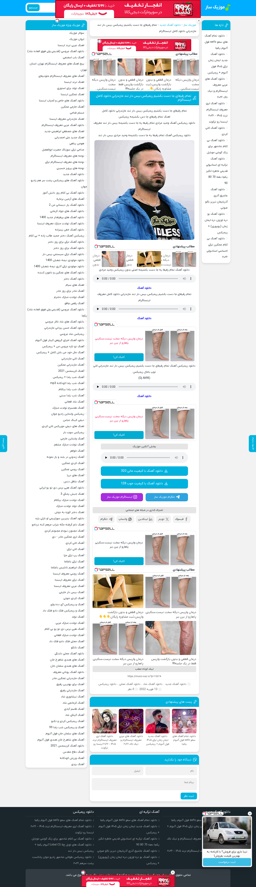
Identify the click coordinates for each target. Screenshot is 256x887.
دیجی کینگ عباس (73, 420)
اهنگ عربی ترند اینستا (71, 45)
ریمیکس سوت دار (73, 432)
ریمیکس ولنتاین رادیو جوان (67, 414)
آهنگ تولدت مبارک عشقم (69, 445)
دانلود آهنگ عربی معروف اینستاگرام (63, 125)
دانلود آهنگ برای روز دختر (68, 248)
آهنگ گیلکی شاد (74, 715)
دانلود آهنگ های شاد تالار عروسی (64, 322)
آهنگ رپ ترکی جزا (74, 555)
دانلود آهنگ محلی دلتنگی (69, 654)
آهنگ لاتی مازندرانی (72, 359)
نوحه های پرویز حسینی (70, 168)
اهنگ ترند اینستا (74, 82)
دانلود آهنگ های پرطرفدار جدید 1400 (62, 217)
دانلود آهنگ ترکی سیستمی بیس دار (63, 254)
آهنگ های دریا (75, 475)
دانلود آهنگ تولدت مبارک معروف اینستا (60, 223)
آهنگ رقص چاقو (74, 303)
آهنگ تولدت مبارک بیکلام (69, 500)
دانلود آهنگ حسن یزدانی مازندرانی (64, 328)
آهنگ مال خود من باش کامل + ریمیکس (60, 352)
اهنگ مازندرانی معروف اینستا (67, 119)
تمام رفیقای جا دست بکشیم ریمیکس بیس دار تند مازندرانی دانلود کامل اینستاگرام (143, 98)
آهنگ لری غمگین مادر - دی (68, 537)
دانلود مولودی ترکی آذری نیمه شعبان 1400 (59, 266)
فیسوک (179, 519)
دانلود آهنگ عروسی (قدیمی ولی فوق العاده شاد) (55, 51)
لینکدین (143, 519)
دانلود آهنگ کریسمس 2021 (67, 746)
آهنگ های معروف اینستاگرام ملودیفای (61, 76)
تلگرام (104, 519)
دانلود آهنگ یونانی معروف (68, 672)
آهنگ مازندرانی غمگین (71, 365)
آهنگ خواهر (77, 451)
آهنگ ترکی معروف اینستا (69, 580)
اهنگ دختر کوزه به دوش (69, 512)
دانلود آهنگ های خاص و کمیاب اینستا (61, 101)
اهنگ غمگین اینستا (72, 94)
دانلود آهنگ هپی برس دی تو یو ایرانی (61, 488)
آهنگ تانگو (77, 648)
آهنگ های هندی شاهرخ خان (67, 660)
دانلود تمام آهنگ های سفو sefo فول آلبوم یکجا (216, 42)
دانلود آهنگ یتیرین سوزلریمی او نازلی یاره (59, 518)
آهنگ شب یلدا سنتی (71, 396)
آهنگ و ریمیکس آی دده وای (67, 604)
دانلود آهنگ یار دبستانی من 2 (66, 205)
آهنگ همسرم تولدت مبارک (68, 408)
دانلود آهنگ (144, 288)
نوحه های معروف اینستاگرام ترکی (64, 162)
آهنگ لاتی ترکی (75, 549)
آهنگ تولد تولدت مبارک (70, 506)
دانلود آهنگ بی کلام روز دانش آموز (63, 193)
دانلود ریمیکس (107, 684)
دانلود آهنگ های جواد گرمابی (67, 211)
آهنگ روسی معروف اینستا (68, 574)
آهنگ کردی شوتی (73, 598)
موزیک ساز (189, 25)
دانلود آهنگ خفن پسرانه (69, 230)
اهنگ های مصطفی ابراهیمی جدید (64, 131)
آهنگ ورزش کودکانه (72, 758)
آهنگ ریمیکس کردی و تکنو (67, 721)
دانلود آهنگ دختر (74, 279)
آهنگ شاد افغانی (74, 402)
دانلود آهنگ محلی (129, 684)
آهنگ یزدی (77, 764)
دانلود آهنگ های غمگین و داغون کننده (61, 273)
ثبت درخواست (227, 862)
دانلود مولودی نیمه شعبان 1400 (65, 260)
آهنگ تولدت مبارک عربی (70, 623)
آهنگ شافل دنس (74, 482)
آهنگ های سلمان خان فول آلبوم (65, 734)
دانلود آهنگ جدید (170, 25)
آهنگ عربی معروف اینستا (69, 586)
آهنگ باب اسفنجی (73, 57)
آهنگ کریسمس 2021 (71, 371)
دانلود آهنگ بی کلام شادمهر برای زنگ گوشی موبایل (217, 146)
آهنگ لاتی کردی (75, 543)
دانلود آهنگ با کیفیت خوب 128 (142, 484)
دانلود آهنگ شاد (152, 684)
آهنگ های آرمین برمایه (70, 199)
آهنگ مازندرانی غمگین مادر (68, 678)
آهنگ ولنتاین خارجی (72, 439)
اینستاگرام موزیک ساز (119, 497)
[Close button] (250, 814)
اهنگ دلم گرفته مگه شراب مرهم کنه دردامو (58, 525)
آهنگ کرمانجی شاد (73, 703)
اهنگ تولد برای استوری (70, 88)
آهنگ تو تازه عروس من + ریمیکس (63, 346)
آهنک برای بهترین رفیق (70, 684)
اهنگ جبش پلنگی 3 (72, 494)
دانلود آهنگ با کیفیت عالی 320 (142, 471)
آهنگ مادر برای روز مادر (70, 291)
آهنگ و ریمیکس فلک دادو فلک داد (63, 611)
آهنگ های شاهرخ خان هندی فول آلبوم (60, 740)
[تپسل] (100, 41)
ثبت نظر (189, 796)
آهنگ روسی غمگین (72, 469)
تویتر (161, 519)
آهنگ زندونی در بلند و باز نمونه (65, 457)
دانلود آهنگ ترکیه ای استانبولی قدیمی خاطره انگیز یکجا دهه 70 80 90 (217, 171)
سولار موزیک (76, 33)
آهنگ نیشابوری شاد (72, 697)
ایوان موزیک (76, 39)
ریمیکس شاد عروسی (72, 334)
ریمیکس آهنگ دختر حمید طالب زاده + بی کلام (56, 236)
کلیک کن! (119, 357)
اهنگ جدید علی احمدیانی (69, 137)
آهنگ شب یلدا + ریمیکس (68, 377)
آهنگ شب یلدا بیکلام (71, 389)
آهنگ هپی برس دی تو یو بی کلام (64, 629)
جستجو (33, 7)
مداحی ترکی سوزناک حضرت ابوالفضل (63, 150)
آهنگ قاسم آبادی (74, 709)
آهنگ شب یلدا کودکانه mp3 (67, 383)
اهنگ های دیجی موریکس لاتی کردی (63, 426)
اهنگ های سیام (75, 285)
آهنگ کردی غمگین (73, 463)
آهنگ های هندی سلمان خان (67, 666)
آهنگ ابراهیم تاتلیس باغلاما (67, 568)
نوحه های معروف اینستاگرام (67, 156)
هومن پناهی (76, 143)
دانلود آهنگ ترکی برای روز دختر (66, 242)
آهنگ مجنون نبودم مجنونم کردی (64, 531)
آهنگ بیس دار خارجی (71, 592)
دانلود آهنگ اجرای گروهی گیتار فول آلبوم (59, 340)
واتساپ (123, 519)
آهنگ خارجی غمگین (72, 107)
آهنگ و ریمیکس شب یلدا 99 (66, 727)
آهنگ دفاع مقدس (73, 752)
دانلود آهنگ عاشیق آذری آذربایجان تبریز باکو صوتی (127, 851)
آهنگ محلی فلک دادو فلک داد (66, 641)
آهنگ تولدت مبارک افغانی (69, 635)
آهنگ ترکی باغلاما (74, 562)
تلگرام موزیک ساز (164, 497)
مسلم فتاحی (77, 113)
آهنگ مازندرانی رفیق (72, 690)
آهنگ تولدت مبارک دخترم (69, 297)
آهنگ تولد (78, 617)
